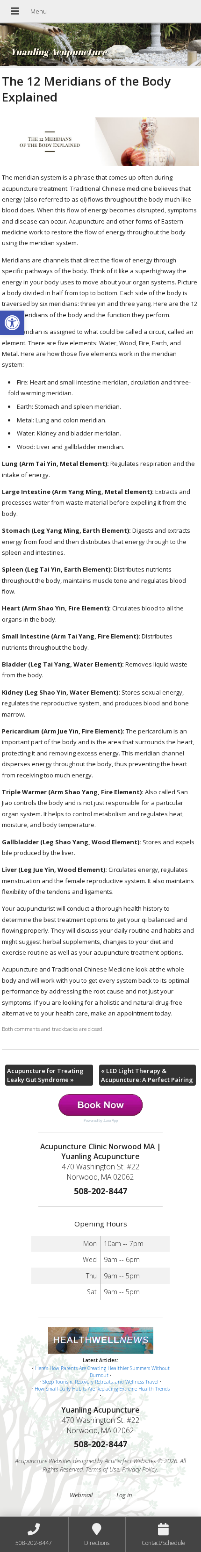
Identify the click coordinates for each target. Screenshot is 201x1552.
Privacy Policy (139, 1469)
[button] (12, 323)
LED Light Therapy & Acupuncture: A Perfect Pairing (147, 1074)
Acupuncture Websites (43, 1461)
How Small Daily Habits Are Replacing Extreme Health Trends (102, 1388)
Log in (124, 1495)
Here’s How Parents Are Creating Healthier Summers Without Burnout (102, 1371)
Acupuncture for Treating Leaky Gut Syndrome (45, 1074)
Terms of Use (102, 1469)
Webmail (81, 1495)
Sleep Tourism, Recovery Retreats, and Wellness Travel (100, 1381)
